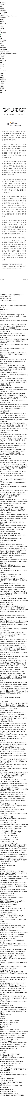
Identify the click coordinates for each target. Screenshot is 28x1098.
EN (1, 38)
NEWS (2, 19)
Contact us (3, 32)
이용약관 (2, 309)
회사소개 (2, 4)
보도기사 (2, 21)
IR (0, 30)
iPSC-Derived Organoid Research (8, 16)
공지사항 (2, 29)
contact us (2, 70)
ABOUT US (3, 2)
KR (0, 36)
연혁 (1, 6)
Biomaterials (3, 17)
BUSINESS (3, 10)
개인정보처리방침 (8, 309)
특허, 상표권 (3, 23)
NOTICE (2, 27)
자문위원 (2, 8)
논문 (1, 25)
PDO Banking (3, 12)
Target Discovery (4, 14)
